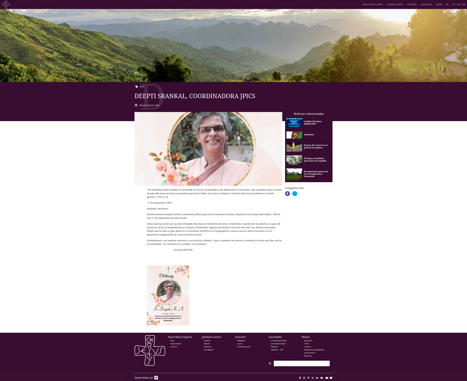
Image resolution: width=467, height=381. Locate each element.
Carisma (207, 341)
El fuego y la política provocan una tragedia (315, 159)
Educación (308, 341)
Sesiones (274, 347)
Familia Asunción (243, 347)
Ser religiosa (209, 350)
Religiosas (241, 341)
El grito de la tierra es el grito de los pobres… (315, 146)
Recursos (307, 356)
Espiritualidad (175, 344)
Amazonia (309, 134)
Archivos (173, 347)
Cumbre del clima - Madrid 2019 (313, 122)
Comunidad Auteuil (278, 344)
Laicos (239, 344)
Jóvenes (307, 347)
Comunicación (309, 353)
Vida (172, 341)
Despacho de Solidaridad (314, 350)
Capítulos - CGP (277, 350)
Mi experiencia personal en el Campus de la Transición (316, 174)
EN (459, 4)
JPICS (306, 344)
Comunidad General (278, 341)
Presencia (208, 347)
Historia (207, 344)
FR (454, 4)
